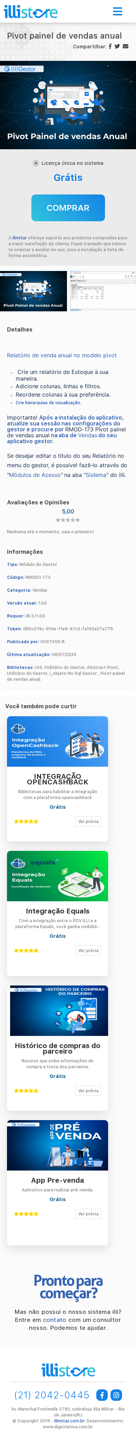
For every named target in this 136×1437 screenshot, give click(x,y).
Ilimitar (20, 237)
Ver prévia (88, 821)
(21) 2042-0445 (52, 1395)
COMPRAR (68, 208)
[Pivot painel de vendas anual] (33, 291)
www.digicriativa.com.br (68, 1426)
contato (55, 1319)
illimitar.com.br (69, 1421)
